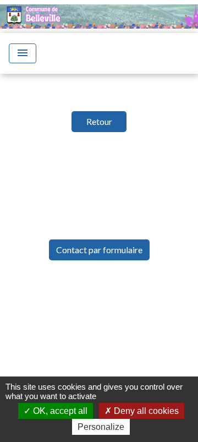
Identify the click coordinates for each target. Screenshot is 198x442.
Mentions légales (95, 302)
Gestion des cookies (99, 376)
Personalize (101, 427)
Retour (99, 121)
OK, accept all (59, 411)
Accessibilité (64, 351)
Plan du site (133, 351)
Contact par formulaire (99, 249)
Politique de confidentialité (98, 326)
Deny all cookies (145, 411)
